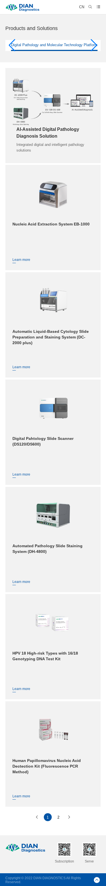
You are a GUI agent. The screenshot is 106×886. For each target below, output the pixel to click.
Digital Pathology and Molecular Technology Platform (54, 45)
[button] (12, 45)
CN (81, 7)
